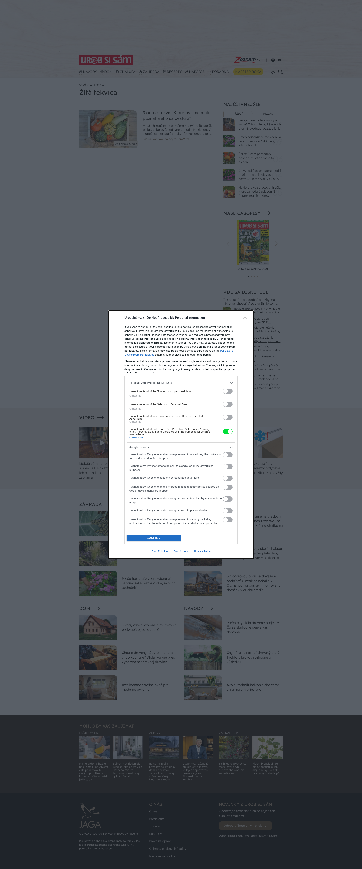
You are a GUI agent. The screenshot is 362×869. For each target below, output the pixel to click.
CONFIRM (154, 538)
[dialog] (181, 435)
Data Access (181, 551)
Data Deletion (160, 551)
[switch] (228, 391)
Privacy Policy (202, 551)
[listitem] (181, 383)
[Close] (246, 318)
